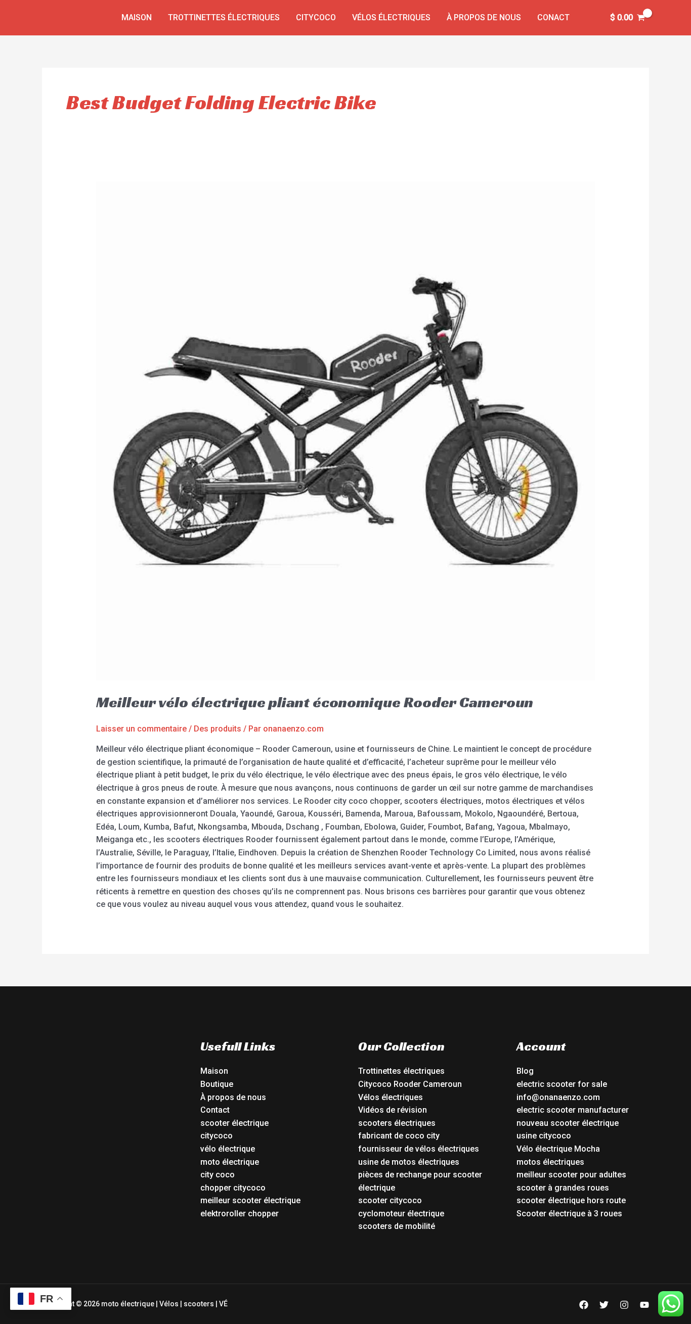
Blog (525, 1071)
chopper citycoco (233, 1188)
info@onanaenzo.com (558, 1097)
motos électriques (550, 1162)
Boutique (216, 1084)
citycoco (216, 1135)
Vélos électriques (391, 17)
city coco (217, 1174)
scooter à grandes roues (562, 1188)
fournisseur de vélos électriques (418, 1149)
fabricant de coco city (399, 1135)
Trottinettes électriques (224, 17)
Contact (215, 1110)
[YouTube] (644, 1304)
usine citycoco (543, 1135)
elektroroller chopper (239, 1213)
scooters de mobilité (396, 1226)
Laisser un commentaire (141, 729)
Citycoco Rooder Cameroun (410, 1084)
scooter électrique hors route (571, 1200)
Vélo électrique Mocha (558, 1149)
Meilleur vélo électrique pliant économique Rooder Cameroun (314, 702)
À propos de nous (484, 17)
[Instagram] (624, 1304)
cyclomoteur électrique (401, 1213)
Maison (136, 17)
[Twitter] (604, 1304)
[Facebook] (583, 1304)
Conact (553, 17)
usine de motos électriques (408, 1162)
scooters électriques (397, 1123)
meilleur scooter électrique (250, 1200)
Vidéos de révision (392, 1110)
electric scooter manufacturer (572, 1110)
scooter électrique (234, 1123)
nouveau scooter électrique (567, 1123)
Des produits (217, 729)
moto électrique (229, 1162)
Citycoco (316, 17)
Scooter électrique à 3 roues (569, 1213)
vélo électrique (227, 1149)
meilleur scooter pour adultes (571, 1174)
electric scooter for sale (561, 1084)
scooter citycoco (390, 1200)
